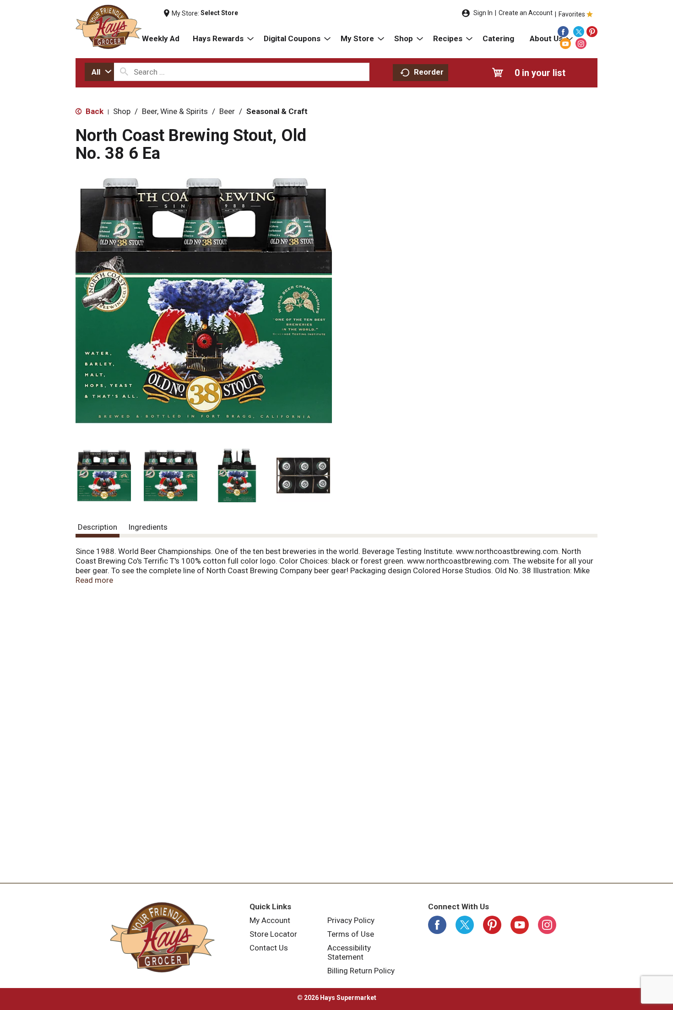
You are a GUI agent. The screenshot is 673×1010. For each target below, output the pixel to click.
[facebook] (563, 31)
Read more (94, 580)
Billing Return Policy (361, 970)
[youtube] (565, 43)
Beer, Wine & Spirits (175, 111)
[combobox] (99, 72)
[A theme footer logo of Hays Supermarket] (162, 937)
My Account (270, 920)
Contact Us (269, 947)
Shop (121, 111)
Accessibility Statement (349, 952)
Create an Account (526, 12)
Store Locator (273, 934)
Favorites (572, 14)
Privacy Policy (350, 920)
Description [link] (97, 527)
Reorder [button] (429, 71)
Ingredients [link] (148, 527)
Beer (227, 111)
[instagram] (580, 43)
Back (93, 111)
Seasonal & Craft (277, 111)
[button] (104, 475)
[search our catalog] (124, 72)
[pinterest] (591, 31)
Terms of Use (350, 934)
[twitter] (578, 31)
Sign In (483, 12)
